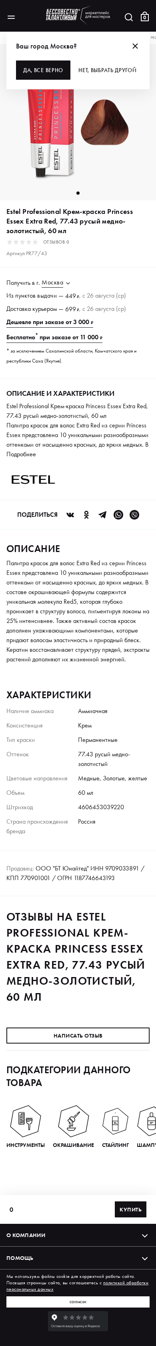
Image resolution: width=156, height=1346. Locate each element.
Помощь (20, 1257)
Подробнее (21, 454)
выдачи (47, 295)
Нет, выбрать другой (107, 70)
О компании (25, 1235)
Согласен (78, 1302)
